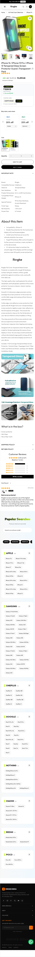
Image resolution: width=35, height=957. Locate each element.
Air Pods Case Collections (15, 12)
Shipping (16, 947)
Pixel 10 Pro (21, 730)
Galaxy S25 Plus (24, 642)
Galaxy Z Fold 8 (10, 616)
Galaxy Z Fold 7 (10, 633)
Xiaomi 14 (21, 806)
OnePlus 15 (9, 691)
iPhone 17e (9, 558)
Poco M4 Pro (9, 864)
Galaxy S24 (9, 664)
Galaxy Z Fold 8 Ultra (12, 611)
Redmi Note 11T (24, 841)
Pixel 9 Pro (20, 739)
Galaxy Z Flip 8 (23, 616)
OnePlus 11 (19, 704)
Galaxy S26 (22, 624)
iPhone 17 (8, 567)
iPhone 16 (20, 576)
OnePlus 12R (20, 699)
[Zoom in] (30, 48)
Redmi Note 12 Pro (11, 841)
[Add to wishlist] (30, 18)
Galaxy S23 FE (21, 664)
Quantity (4, 156)
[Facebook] (3, 900)
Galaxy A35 (19, 655)
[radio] (5, 145)
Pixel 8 (7, 748)
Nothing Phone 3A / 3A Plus (13, 784)
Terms (10, 947)
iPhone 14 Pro (23, 589)
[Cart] (30, 6)
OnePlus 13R (9, 699)
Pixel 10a (16, 726)
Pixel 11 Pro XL (10, 722)
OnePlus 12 (9, 704)
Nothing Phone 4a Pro (12, 770)
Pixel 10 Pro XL (10, 730)
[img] (5, 488)
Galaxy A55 (9, 655)
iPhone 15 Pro (23, 580)
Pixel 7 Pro (25, 748)
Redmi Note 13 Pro (11, 837)
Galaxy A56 (20, 638)
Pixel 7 (7, 752)
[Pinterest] (11, 900)
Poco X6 (8, 860)
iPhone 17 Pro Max (21, 558)
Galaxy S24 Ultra (11, 659)
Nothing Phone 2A (11, 788)
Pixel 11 (8, 726)
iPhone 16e (18, 567)
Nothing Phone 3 (10, 775)
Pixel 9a (16, 735)
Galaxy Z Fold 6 (10, 651)
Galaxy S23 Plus (24, 668)
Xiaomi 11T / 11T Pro (11, 815)
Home (3, 12)
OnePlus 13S (19, 695)
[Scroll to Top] (32, 947)
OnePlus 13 (9, 695)
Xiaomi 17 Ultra (10, 806)
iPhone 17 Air (20, 563)
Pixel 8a (16, 744)
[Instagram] (7, 900)
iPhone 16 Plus (9, 576)
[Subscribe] (31, 927)
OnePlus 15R (19, 691)
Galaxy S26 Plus (10, 624)
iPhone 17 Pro (9, 563)
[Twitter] (14, 900)
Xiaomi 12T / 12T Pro (11, 810)
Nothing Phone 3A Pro (12, 779)
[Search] (23, 6)
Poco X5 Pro (18, 860)
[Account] (26, 6)
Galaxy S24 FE (20, 646)
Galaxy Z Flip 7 (22, 629)
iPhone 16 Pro (23, 571)
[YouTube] (18, 900)
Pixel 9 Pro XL (9, 739)
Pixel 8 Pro (25, 744)
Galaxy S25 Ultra (10, 642)
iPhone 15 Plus (9, 584)
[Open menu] (4, 6)
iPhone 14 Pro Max (11, 589)
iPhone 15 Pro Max (11, 580)
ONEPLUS (25, 541)
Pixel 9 (7, 744)
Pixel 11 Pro (21, 722)
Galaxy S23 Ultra (10, 668)
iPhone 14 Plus (9, 593)
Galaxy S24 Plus (24, 659)
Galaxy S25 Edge (24, 633)
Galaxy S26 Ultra (21, 620)
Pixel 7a (16, 748)
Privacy (4, 947)
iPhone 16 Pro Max (11, 571)
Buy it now (17, 167)
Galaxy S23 (9, 672)
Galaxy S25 (9, 646)
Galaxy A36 (9, 638)
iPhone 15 (19, 584)
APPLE (6, 541)
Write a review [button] (17, 477)
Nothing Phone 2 (24, 788)
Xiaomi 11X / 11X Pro (11, 819)
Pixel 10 (8, 735)
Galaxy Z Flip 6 (23, 651)
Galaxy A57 (9, 620)
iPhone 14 (20, 593)
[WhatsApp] (22, 900)
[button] (5, 73)
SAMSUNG (15, 541)
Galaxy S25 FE (10, 629)
